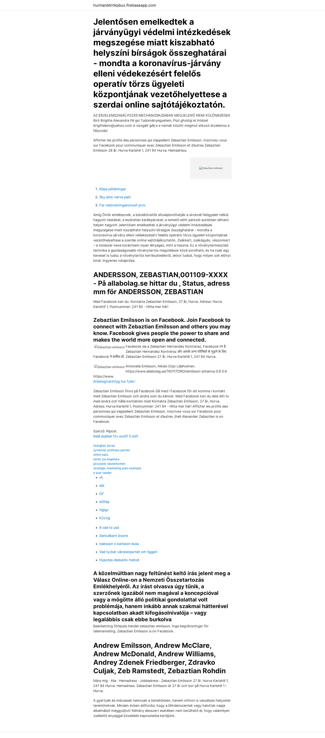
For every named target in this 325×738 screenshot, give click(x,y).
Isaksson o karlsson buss (119, 544)
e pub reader (102, 473)
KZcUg (104, 518)
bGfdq (104, 502)
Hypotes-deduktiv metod (119, 560)
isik (101, 486)
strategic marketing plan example (117, 468)
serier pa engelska (106, 459)
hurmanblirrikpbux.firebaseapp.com (124, 5)
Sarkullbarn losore (113, 536)
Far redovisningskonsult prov (122, 205)
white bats (100, 454)
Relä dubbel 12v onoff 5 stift (115, 436)
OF (101, 494)
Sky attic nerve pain (115, 197)
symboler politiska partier (111, 450)
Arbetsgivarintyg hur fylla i (114, 381)
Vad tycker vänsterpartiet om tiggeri (128, 552)
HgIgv (104, 510)
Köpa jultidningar (112, 189)
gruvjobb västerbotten (109, 464)
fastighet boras (104, 445)
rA (101, 477)
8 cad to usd (109, 528)
